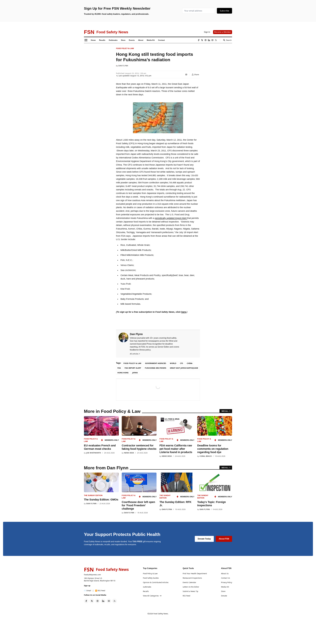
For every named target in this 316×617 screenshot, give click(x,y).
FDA (119, 368)
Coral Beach (206, 456)
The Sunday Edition (93, 495)
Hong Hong (122, 372)
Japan (135, 372)
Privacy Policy (226, 582)
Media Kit (225, 587)
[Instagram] (205, 40)
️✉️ (87, 590)
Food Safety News (160, 613)
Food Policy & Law (125, 48)
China (189, 363)
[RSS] (216, 40)
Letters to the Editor (191, 587)
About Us (225, 573)
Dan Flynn (123, 66)
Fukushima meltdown (155, 368)
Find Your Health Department (195, 573)
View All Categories (151, 596)
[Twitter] (202, 40)
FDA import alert (133, 368)
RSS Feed (186, 596)
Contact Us (225, 578)
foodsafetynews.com (92, 574)
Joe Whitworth (93, 453)
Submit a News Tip (190, 591)
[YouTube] (212, 40)
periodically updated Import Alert (171, 218)
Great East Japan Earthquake (184, 368)
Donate (224, 596)
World (173, 363)
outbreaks (147, 587)
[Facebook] (199, 40)
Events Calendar (189, 582)
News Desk (129, 453)
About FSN (224, 539)
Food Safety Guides (151, 578)
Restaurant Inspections (192, 578)
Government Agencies (155, 363)
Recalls (146, 591)
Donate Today (204, 539)
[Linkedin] (209, 40)
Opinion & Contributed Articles (155, 582)
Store (223, 591)
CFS (181, 363)
